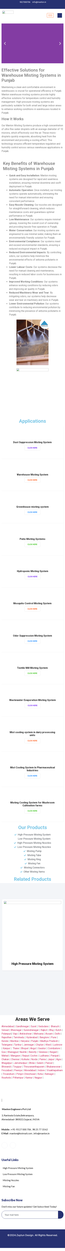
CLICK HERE (32, 448)
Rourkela (6, 1077)
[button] (5, 43)
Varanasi (43, 1052)
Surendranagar (31, 1030)
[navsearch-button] (59, 15)
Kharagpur (13, 1052)
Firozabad (7, 1070)
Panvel (49, 1063)
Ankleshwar (26, 1033)
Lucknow (57, 1044)
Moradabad (30, 1070)
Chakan (5, 1059)
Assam (49, 1033)
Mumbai (14, 1041)
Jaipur (51, 1059)
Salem (40, 1063)
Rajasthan (7, 1037)
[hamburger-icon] (50, 15)
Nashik (23, 1052)
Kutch (58, 1030)
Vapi (15, 1033)
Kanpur (6, 1048)
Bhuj (51, 1030)
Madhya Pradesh (49, 1041)
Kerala (5, 1041)
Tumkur (18, 1044)
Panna (42, 1059)
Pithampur (18, 1077)
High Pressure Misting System (32, 964)
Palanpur (6, 1033)
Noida (34, 1059)
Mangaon (15, 1055)
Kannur (28, 1077)
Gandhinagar (22, 1026)
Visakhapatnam (55, 1070)
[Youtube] (21, 1145)
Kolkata (25, 1059)
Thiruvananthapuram (34, 1066)
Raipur (25, 1055)
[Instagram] (44, 6)
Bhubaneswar (53, 1066)
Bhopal (24, 1048)
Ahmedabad (8, 1026)
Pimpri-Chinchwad (26, 1074)
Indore (41, 1070)
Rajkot (44, 1030)
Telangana (7, 1044)
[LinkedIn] (33, 6)
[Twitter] (28, 6)
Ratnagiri (49, 1074)
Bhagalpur (7, 1063)
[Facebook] (22, 6)
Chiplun (40, 1044)
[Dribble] (38, 6)
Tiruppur (17, 1066)
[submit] (60, 1215)
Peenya (18, 1070)
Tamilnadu (19, 1037)
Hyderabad (32, 1037)
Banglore (44, 1037)
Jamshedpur (20, 1063)
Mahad (5, 1055)
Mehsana (38, 1033)
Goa (4, 1052)
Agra (58, 1059)
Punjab (34, 1041)
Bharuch (55, 1026)
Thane (16, 1048)
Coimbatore (54, 1048)
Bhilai (32, 1063)
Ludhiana (44, 1055)
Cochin (33, 1055)
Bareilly (33, 1052)
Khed (48, 1044)
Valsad (5, 1030)
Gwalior (42, 1048)
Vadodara (43, 1026)
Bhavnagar (16, 1030)
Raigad (53, 1052)
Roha (40, 1074)
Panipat (55, 1055)
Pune (53, 1037)
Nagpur (38, 1077)
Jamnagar (29, 1044)
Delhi (57, 1033)
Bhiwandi (6, 1066)
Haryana (25, 1041)
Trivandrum (8, 1074)
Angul (33, 1048)
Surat (33, 1026)
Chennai (15, 1059)
